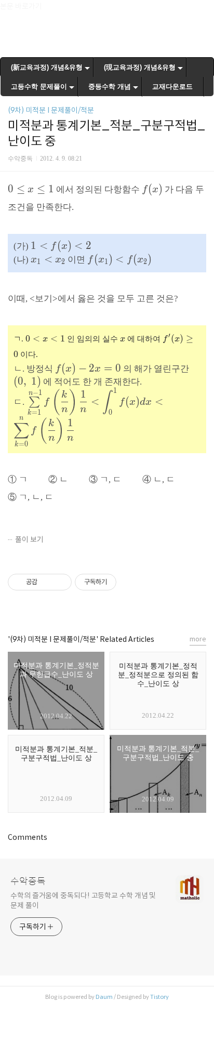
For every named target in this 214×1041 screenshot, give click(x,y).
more (198, 639)
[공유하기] (47, 582)
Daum (104, 996)
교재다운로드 (172, 86)
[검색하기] (201, 11)
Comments (27, 837)
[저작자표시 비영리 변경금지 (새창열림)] (130, 582)
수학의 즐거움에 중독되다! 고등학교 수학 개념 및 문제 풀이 (83, 900)
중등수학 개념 (109, 86)
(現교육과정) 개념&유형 (140, 67)
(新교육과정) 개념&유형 (47, 67)
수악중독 (28, 881)
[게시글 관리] (60, 582)
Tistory (159, 996)
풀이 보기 (29, 539)
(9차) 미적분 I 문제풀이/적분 (51, 110)
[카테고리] (12, 11)
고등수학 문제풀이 (39, 86)
